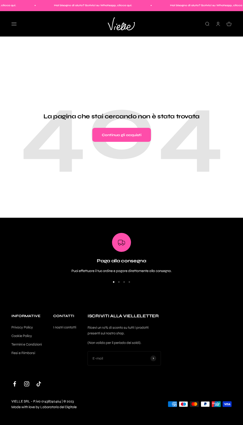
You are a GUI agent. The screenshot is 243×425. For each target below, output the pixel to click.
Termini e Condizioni (26, 344)
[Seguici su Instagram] (26, 384)
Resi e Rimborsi (23, 353)
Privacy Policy (22, 327)
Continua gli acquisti (121, 135)
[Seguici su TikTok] (39, 384)
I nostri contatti (64, 327)
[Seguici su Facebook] (14, 384)
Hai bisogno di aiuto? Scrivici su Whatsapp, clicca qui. (89, 5)
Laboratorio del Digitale (58, 407)
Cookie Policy (21, 336)
